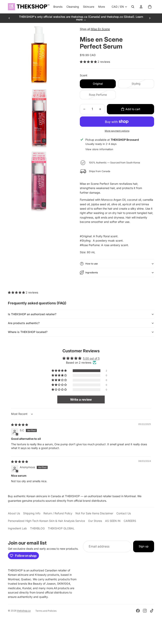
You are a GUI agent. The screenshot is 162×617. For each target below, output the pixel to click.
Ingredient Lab (17, 528)
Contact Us (123, 513)
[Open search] (132, 6)
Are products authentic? (24, 323)
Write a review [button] (81, 399)
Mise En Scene (100, 29)
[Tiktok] (151, 610)
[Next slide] (149, 18)
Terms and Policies (46, 610)
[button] (89, 61)
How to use (91, 263)
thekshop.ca (24, 610)
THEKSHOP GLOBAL (61, 528)
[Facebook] (138, 610)
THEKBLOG (37, 528)
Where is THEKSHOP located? (27, 332)
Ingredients (91, 272)
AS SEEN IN (113, 520)
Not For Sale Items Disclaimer (94, 513)
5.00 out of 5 (91, 358)
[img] (19, 424)
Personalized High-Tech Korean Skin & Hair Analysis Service (46, 520)
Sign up (144, 546)
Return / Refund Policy (57, 513)
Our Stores (95, 520)
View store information (99, 149)
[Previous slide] (9, 18)
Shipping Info (31, 513)
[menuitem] (101, 6)
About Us (14, 513)
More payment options (117, 130)
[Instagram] (144, 610)
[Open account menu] (141, 6)
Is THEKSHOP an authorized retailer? (32, 314)
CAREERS (130, 520)
